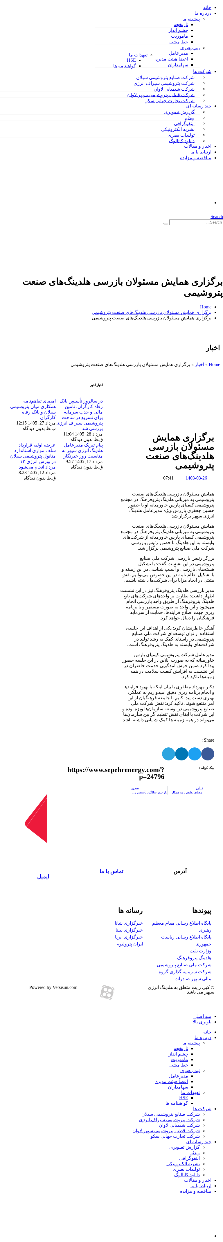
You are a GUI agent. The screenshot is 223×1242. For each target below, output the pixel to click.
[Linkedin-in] (138, 992)
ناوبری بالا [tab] (202, 1021)
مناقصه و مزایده (195, 157)
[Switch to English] (105, 182)
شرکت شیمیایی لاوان (174, 88)
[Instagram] (123, 992)
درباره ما (203, 13)
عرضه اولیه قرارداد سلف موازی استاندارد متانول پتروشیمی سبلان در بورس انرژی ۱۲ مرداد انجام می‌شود (33, 455)
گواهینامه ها (124, 65)
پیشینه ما (191, 19)
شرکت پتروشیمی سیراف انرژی (164, 83)
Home (214, 364)
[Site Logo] (148, 267)
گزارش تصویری (179, 111)
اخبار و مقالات (197, 146)
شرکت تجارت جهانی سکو (170, 100)
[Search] (165, 223)
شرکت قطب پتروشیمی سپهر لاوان (161, 94)
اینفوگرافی (184, 123)
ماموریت (179, 36)
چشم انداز (178, 30)
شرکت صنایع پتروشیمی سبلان (165, 77)
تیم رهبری (190, 47)
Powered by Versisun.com (53, 987)
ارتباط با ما (200, 151)
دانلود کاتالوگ (182, 140)
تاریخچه (181, 24)
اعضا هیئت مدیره (171, 58)
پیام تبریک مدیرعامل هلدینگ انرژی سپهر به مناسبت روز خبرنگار (82, 450)
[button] (221, 211)
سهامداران (178, 64)
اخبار (199, 364)
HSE (131, 60)
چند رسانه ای (198, 105)
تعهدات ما (138, 54)
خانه (207, 7)
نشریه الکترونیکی (178, 129)
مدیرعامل (178, 53)
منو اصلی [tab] (202, 1016)
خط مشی (178, 41)
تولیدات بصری (181, 134)
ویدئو (190, 117)
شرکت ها (202, 71)
